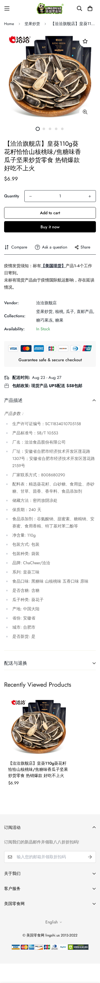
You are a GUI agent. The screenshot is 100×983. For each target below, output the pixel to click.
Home (9, 24)
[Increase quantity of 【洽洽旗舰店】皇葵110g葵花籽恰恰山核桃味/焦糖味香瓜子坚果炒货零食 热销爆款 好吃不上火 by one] (90, 196)
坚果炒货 (32, 24)
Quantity (11, 196)
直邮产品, (85, 311)
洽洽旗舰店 (46, 303)
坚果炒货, (45, 311)
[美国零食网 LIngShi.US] (50, 8)
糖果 (59, 320)
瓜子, (70, 311)
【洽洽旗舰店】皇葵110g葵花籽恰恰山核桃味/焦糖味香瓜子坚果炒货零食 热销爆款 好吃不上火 (38, 769)
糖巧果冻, (45, 320)
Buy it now (50, 227)
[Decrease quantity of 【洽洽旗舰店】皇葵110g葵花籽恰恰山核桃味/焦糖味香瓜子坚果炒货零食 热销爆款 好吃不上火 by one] (30, 196)
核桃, (60, 311)
